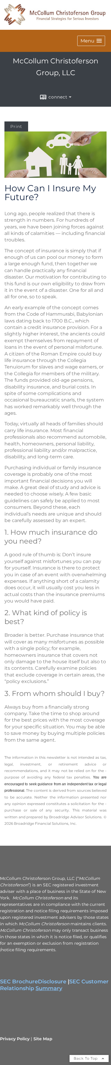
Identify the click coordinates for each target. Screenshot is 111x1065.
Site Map (42, 1038)
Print (16, 126)
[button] (91, 41)
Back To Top (86, 1058)
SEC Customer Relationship (54, 985)
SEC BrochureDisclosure (33, 981)
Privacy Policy (15, 1038)
